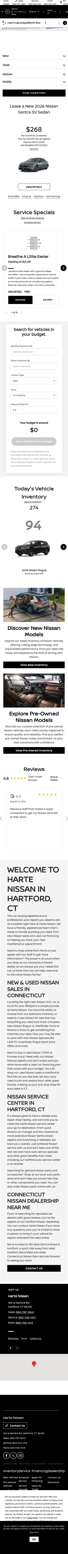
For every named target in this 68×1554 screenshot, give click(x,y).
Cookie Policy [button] (32, 1518)
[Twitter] (17, 1348)
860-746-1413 (26, 1317)
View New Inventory (34, 665)
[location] (61, 2)
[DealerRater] (20, 1455)
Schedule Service (32, 222)
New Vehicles (10, 1477)
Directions (13, 1338)
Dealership (56, 1471)
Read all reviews (54, 778)
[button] (34, 1364)
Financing (40, 1471)
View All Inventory (32, 501)
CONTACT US (34, 1268)
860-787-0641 (25, 1312)
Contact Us (35, 1338)
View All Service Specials (32, 218)
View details (34, 186)
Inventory (11, 1471)
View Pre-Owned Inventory (34, 750)
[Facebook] (10, 1348)
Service (24, 1471)
